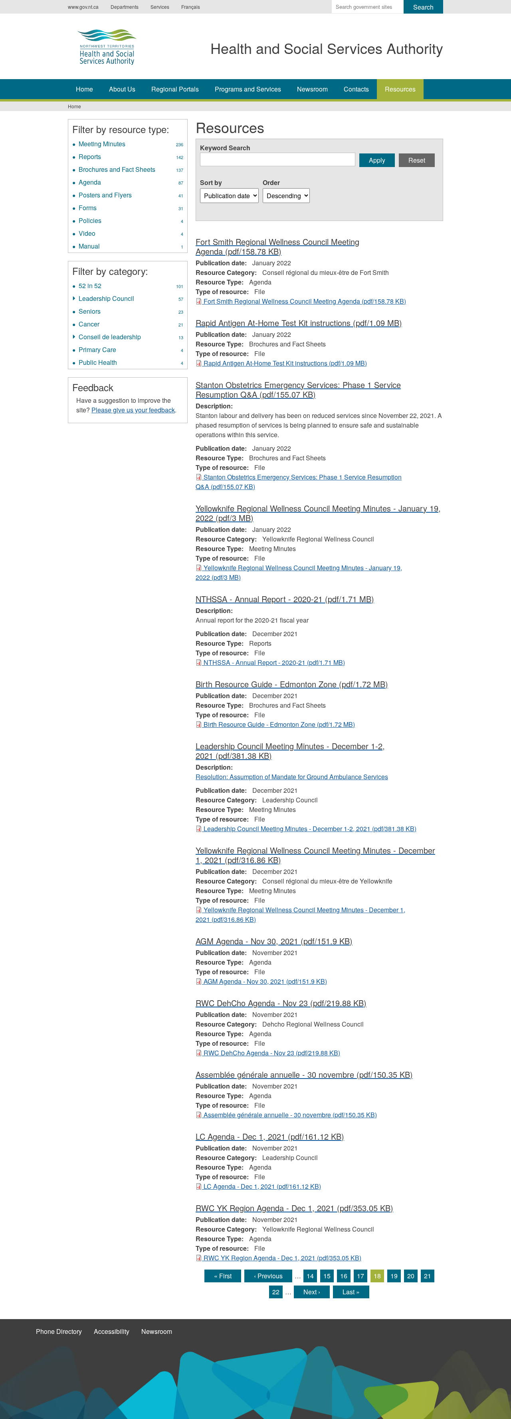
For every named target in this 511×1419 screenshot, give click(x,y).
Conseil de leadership (131, 337)
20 (410, 1275)
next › (311, 1291)
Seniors (131, 312)
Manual (131, 247)
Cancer (131, 324)
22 (275, 1291)
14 (310, 1275)
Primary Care (131, 350)
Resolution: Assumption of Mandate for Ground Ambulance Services (292, 776)
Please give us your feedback (133, 409)
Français (190, 6)
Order (271, 182)
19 (394, 1275)
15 (327, 1275)
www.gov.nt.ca (83, 6)
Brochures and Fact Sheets (131, 170)
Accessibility (111, 1331)
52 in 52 (131, 286)
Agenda (131, 183)
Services (160, 6)
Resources (400, 89)
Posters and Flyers (131, 195)
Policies (131, 221)
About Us (122, 89)
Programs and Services (248, 89)
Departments (125, 6)
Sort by (211, 182)
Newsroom (312, 89)
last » (351, 1291)
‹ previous (268, 1275)
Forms (131, 208)
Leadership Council (131, 299)
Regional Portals (175, 89)
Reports (131, 157)
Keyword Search (225, 147)
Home (84, 89)
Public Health (131, 363)
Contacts (356, 89)
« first (223, 1275)
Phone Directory (59, 1331)
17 (360, 1275)
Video (131, 234)
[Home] (115, 45)
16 (343, 1275)
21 (427, 1275)
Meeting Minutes (131, 144)
